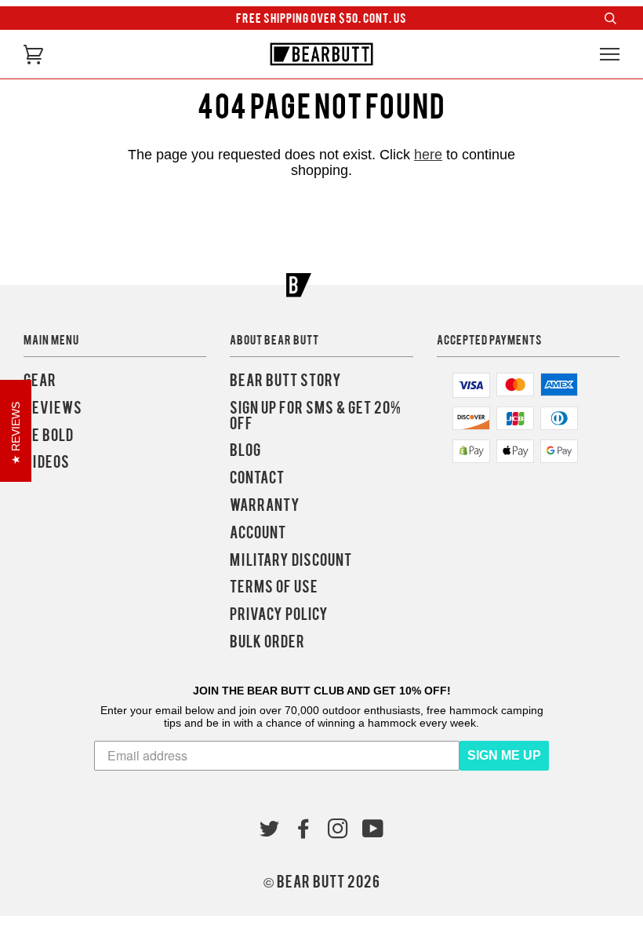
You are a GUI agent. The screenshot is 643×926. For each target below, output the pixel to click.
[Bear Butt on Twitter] (270, 830)
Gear (40, 380)
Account (258, 532)
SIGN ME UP (504, 755)
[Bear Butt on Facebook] (303, 830)
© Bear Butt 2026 (321, 881)
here (428, 154)
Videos (47, 461)
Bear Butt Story (286, 380)
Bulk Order (267, 641)
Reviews (53, 407)
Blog (245, 450)
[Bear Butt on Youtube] (373, 830)
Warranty (265, 505)
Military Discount (291, 560)
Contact (257, 477)
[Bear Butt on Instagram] (338, 830)
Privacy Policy (279, 614)
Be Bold (49, 435)
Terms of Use (274, 586)
